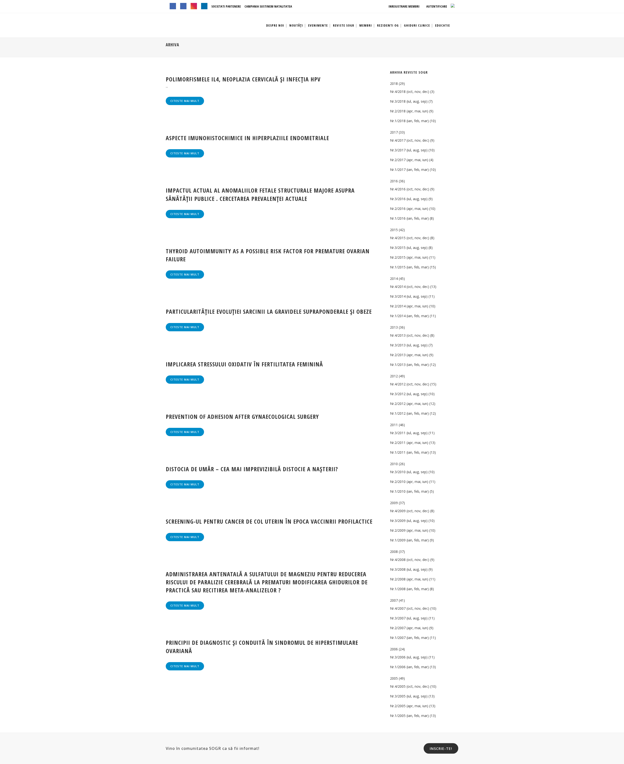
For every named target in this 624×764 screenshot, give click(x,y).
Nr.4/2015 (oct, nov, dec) (409, 237)
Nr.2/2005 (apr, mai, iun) (409, 706)
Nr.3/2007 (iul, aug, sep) (409, 618)
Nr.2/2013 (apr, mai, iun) (409, 355)
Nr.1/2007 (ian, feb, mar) (409, 637)
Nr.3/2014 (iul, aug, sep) (409, 296)
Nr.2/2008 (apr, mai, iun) (409, 579)
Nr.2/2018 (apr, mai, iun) (409, 111)
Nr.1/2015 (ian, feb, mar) (409, 267)
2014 (394, 278)
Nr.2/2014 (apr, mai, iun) (409, 306)
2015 (394, 229)
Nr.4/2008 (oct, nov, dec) (409, 559)
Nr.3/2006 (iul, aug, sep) (409, 657)
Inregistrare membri (403, 6)
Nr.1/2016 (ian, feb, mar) (409, 218)
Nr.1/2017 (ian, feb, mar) (409, 169)
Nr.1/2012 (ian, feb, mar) (409, 413)
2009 (394, 502)
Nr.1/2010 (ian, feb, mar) (409, 491)
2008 (394, 551)
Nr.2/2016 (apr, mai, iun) (409, 208)
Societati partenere (226, 6)
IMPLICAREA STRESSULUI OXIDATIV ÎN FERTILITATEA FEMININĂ (244, 364)
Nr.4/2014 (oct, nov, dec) (409, 286)
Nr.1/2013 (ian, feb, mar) (409, 364)
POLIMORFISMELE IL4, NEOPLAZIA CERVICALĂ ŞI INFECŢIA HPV (243, 79)
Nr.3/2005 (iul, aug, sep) (409, 696)
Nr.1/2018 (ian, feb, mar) (409, 120)
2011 (394, 424)
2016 (394, 181)
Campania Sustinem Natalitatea (268, 6)
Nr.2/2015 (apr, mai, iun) (409, 257)
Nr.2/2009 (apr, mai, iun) (409, 530)
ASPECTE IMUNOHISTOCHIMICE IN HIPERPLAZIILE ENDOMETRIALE (247, 138)
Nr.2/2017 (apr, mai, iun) (409, 159)
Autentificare (436, 6)
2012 (394, 376)
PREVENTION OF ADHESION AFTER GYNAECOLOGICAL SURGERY (242, 416)
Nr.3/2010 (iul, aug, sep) (409, 472)
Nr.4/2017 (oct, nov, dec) (409, 140)
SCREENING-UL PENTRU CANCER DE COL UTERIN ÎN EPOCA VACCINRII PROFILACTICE (269, 521)
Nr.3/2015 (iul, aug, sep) (409, 247)
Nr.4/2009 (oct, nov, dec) (409, 511)
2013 (394, 327)
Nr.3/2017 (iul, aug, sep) (409, 150)
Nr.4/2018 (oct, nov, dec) (409, 91)
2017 (394, 132)
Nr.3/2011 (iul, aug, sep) (409, 433)
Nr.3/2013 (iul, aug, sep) (409, 345)
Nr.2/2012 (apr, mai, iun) (409, 403)
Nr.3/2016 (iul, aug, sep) (409, 198)
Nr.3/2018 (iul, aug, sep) (409, 101)
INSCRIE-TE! (441, 748)
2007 (394, 600)
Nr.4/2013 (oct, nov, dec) (409, 335)
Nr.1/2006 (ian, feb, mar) (409, 667)
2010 (394, 463)
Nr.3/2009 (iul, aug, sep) (409, 520)
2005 (394, 678)
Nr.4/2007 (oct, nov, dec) (409, 608)
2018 (394, 83)
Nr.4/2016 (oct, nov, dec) (409, 189)
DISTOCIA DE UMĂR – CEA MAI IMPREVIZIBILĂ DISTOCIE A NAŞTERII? (252, 469)
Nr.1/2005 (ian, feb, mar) (409, 715)
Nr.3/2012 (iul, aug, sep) (409, 394)
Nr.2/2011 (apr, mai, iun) (409, 442)
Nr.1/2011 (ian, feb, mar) (409, 452)
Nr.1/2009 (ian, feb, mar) (409, 540)
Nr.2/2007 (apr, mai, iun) (409, 628)
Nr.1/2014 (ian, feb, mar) (409, 315)
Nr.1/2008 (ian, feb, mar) (409, 589)
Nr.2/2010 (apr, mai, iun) (409, 481)
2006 (394, 649)
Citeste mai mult (184, 101)
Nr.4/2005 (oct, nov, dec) (409, 686)
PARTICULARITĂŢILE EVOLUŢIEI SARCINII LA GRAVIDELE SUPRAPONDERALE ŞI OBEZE (269, 311)
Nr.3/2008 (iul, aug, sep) (409, 569)
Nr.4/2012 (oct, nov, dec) (409, 384)
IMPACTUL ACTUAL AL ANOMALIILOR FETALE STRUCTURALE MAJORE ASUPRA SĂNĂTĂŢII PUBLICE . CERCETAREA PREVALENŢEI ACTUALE (260, 194)
